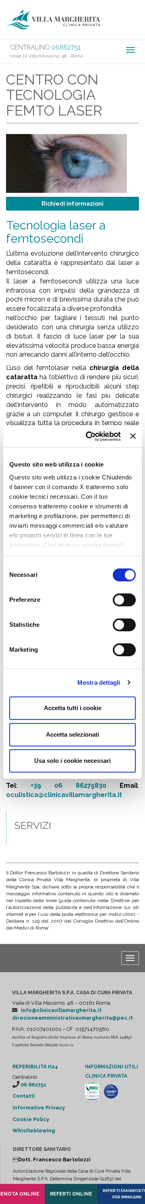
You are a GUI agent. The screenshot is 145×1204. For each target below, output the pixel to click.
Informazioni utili (111, 1067)
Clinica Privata (106, 1076)
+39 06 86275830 (68, 785)
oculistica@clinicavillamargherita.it (64, 795)
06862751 (66, 47)
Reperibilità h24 (35, 1067)
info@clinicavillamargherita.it (61, 1010)
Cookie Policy (30, 1119)
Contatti (23, 1096)
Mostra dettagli (98, 682)
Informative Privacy (38, 1108)
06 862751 (33, 1085)
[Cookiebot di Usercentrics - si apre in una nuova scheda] (89, 436)
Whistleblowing (33, 1131)
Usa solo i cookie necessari (72, 760)
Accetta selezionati (72, 734)
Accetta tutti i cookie (73, 707)
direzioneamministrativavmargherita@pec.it (72, 1018)
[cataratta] (66, 163)
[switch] (124, 599)
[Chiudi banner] (133, 436)
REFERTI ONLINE (71, 1194)
